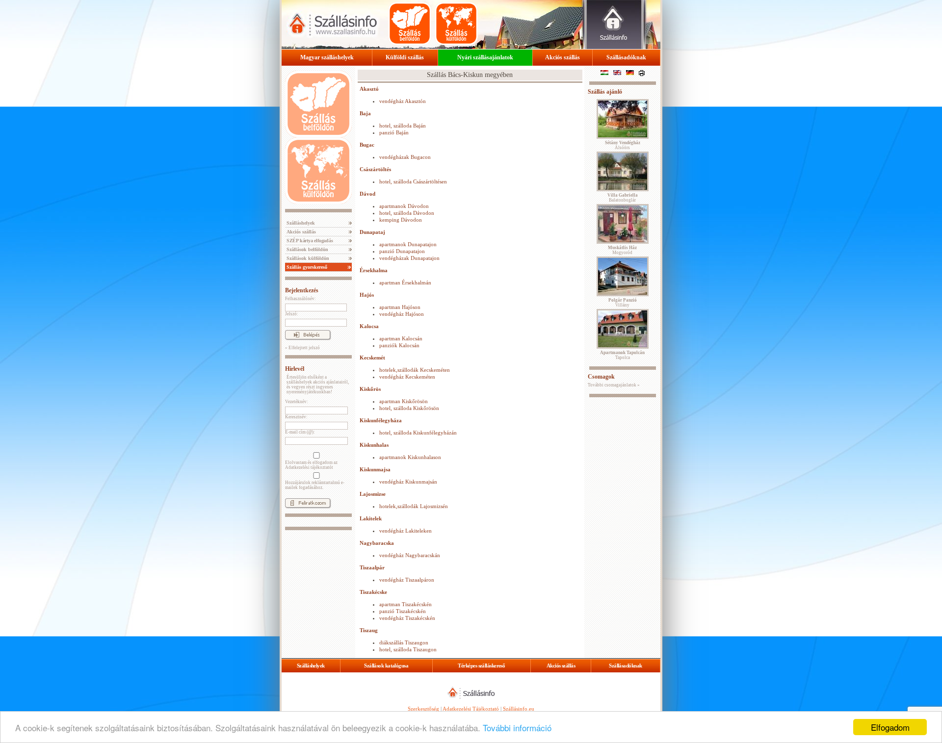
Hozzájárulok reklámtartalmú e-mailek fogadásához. (314, 485)
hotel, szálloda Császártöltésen (413, 181)
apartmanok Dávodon (404, 206)
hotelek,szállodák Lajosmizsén (413, 506)
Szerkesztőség (423, 709)
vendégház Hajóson (401, 314)
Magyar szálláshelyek (327, 57)
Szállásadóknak (626, 57)
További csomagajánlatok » (614, 385)
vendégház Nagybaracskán (409, 555)
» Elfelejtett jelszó (302, 347)
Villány (622, 302)
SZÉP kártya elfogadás (309, 240)
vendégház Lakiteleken (405, 531)
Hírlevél (294, 368)
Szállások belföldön (306, 249)
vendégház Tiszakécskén (407, 618)
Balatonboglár (622, 198)
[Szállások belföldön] (409, 23)
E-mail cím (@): (300, 432)
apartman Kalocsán (400, 338)
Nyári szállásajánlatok (485, 57)
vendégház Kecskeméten (407, 377)
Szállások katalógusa (386, 665)
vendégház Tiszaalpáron (406, 580)
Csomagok (601, 376)
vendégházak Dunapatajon (409, 258)
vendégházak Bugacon (405, 157)
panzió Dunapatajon (402, 251)
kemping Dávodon (400, 220)
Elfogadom (890, 727)
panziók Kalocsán (399, 345)
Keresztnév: (296, 416)
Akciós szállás (562, 57)
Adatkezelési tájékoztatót (309, 467)
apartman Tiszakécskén (405, 604)
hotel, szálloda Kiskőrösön (409, 408)
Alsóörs (622, 145)
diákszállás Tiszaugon (403, 642)
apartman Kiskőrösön (403, 401)
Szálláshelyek (300, 223)
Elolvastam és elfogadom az (311, 465)
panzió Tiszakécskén (402, 611)
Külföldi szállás (405, 57)
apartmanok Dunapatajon (408, 244)
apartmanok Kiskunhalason (410, 457)
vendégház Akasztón (402, 101)
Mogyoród (622, 250)
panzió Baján (394, 132)
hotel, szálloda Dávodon (406, 213)
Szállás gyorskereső (306, 267)
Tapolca (622, 355)
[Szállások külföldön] (456, 23)
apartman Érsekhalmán (405, 282)
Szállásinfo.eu (518, 709)
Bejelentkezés (301, 290)
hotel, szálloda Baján (402, 125)
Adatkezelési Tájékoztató (471, 709)
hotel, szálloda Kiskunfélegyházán (418, 433)
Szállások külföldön (307, 258)
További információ (517, 727)
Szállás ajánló (605, 91)
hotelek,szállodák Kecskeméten (414, 370)
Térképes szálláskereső (481, 665)
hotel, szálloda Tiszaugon (408, 649)
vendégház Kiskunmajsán (408, 482)
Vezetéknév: (296, 401)
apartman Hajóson (399, 307)
